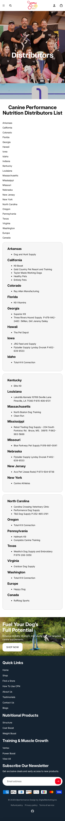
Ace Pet (18, 471)
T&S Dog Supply (22, 513)
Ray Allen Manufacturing (26, 291)
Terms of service (46, 805)
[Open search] (10, 5)
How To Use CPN (11, 686)
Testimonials (9, 697)
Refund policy (17, 805)
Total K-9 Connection (24, 362)
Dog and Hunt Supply (25, 254)
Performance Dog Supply (27, 510)
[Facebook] (32, 811)
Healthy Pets (20, 276)
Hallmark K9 (20, 536)
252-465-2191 (40, 513)
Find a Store (9, 680)
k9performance (22, 800)
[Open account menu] (54, 5)
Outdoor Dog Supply (24, 566)
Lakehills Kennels (22, 397)
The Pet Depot (21, 332)
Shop (5, 675)
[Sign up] (58, 781)
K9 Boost (18, 265)
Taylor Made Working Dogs (28, 272)
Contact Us (8, 702)
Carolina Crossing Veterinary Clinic (31, 506)
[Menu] (3, 5)
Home (6, 670)
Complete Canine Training (27, 540)
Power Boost (9, 753)
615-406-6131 (43, 400)
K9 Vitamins (20, 302)
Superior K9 (20, 314)
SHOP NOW (12, 647)
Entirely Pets (20, 279)
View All (7, 758)
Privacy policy (31, 805)
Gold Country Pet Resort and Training (33, 269)
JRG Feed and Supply (25, 343)
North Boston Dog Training (27, 412)
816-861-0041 (49, 445)
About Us (7, 691)
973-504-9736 (46, 471)
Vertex (6, 748)
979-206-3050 (24, 555)
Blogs (5, 708)
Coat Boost (8, 728)
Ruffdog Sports (21, 600)
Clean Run (19, 415)
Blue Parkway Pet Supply (27, 445)
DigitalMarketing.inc (48, 800)
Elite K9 (17, 385)
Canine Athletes (22, 483)
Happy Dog (20, 589)
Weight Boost (9, 733)
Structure (7, 722)
